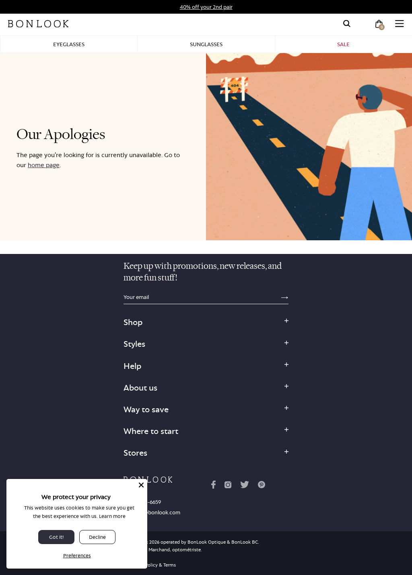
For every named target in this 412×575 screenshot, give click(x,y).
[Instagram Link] (228, 486)
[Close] (141, 485)
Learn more (112, 516)
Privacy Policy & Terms (152, 565)
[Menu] (399, 23)
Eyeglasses (68, 44)
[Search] (346, 23)
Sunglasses (206, 44)
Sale (343, 44)
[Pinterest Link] (261, 486)
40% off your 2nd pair (206, 7)
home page (44, 165)
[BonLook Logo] (38, 23)
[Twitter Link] (244, 486)
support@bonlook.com (152, 512)
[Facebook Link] (213, 486)
